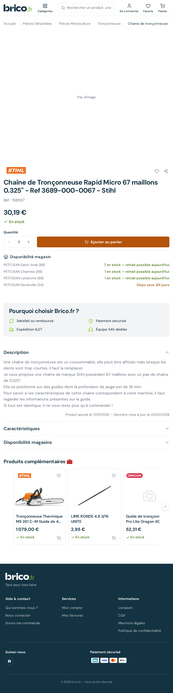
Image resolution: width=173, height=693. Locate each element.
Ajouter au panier (106, 241)
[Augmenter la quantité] (28, 242)
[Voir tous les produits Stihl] (16, 170)
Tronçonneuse (109, 23)
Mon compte (72, 608)
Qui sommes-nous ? (21, 608)
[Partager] (165, 171)
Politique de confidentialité (139, 630)
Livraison (125, 608)
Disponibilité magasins (28, 442)
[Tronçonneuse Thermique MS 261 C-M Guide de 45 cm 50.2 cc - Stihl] (40, 507)
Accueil (10, 23)
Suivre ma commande (22, 623)
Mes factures (72, 615)
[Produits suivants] (165, 507)
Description (16, 352)
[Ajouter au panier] (58, 537)
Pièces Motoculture (75, 23)
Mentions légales (131, 623)
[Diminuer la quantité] (9, 242)
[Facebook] (9, 661)
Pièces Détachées (37, 23)
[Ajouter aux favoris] (156, 171)
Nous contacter (17, 615)
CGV (121, 615)
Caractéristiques (22, 428)
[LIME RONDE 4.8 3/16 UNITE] (95, 507)
